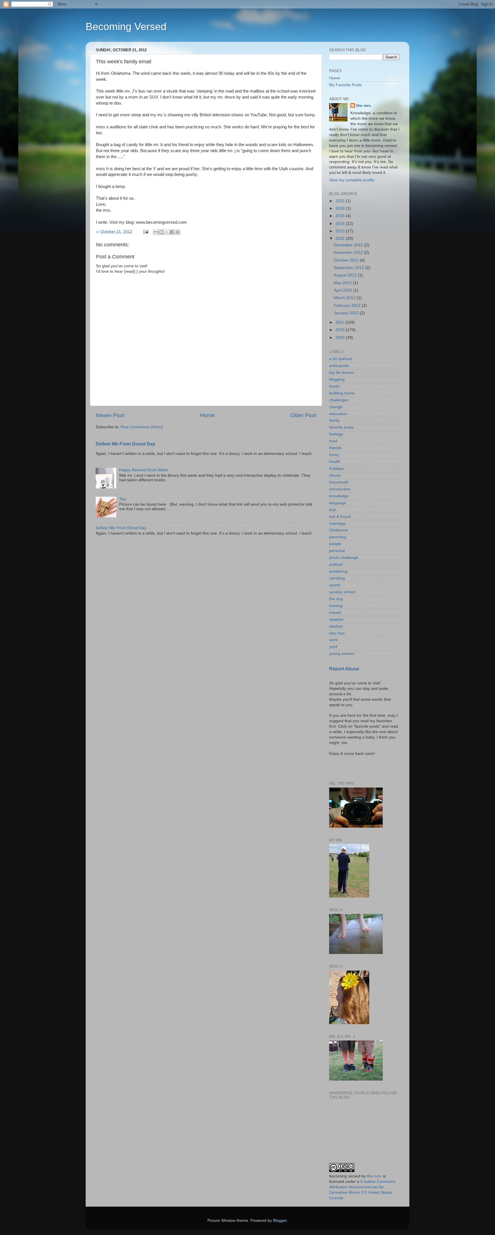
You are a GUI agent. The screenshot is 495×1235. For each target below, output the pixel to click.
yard (333, 647)
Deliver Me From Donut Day (125, 443)
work (333, 640)
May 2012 (343, 283)
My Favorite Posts (345, 85)
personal (337, 551)
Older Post (303, 415)
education (338, 414)
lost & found (340, 517)
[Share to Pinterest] (177, 232)
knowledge (339, 496)
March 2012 (345, 298)
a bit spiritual (340, 359)
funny (334, 455)
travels (335, 612)
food (333, 441)
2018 (340, 208)
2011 (340, 322)
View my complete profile (351, 180)
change (336, 407)
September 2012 (349, 268)
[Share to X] (167, 232)
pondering (338, 571)
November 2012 (349, 252)
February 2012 (348, 305)
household (338, 482)
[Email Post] (145, 231)
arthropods (339, 366)
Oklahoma (338, 530)
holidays (336, 468)
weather (336, 619)
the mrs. (364, 105)
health (334, 462)
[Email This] (156, 232)
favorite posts (341, 427)
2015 (340, 216)
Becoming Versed (126, 26)
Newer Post (110, 415)
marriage (337, 523)
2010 (340, 330)
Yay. (123, 499)
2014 (340, 223)
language (337, 503)
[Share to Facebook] (172, 232)
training (336, 606)
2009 (340, 337)
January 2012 (347, 313)
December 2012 (349, 245)
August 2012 (346, 275)
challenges (339, 400)
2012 (340, 238)
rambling (337, 578)
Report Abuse (344, 668)
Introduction (340, 489)
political (336, 564)
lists (332, 510)
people (335, 544)
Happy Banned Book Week (143, 470)
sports (334, 585)
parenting (337, 537)
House (335, 475)
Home (207, 415)
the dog (336, 599)
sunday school (342, 592)
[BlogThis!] (161, 232)
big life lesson (341, 372)
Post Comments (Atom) (142, 427)
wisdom (336, 626)
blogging (337, 379)
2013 (340, 231)
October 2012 (347, 260)
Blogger (280, 1220)
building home (342, 393)
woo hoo (337, 633)
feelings (336, 434)
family (334, 420)
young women (342, 653)
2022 (340, 201)
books (334, 386)
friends (335, 448)
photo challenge (343, 557)
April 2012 (343, 290)
